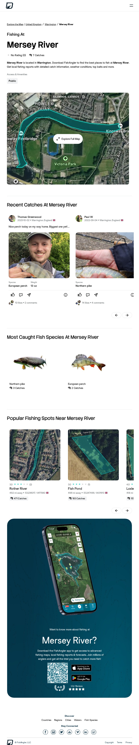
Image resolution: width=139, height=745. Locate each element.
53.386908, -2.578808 (66, 96)
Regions (58, 720)
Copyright (109, 742)
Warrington (50, 24)
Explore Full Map (71, 139)
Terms (119, 742)
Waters (78, 720)
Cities (68, 720)
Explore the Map (15, 24)
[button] (68, 139)
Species (12, 282)
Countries (46, 720)
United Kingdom (34, 24)
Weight (34, 282)
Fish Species (91, 720)
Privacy (129, 742)
